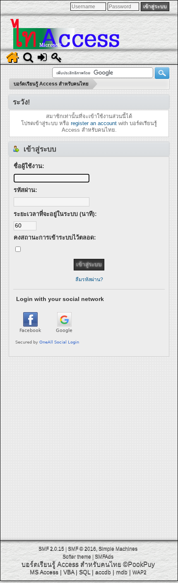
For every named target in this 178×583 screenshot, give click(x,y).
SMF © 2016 (82, 548)
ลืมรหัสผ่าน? (89, 279)
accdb (103, 572)
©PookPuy (139, 564)
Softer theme (77, 556)
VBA (68, 572)
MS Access (44, 572)
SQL (84, 572)
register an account (94, 123)
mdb (121, 572)
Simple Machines (118, 548)
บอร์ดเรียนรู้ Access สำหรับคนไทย (71, 564)
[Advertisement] (89, 445)
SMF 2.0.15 (51, 548)
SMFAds (104, 556)
